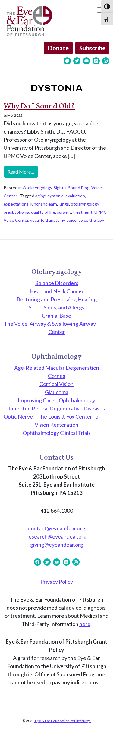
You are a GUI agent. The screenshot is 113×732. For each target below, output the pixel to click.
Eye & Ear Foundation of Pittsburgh (62, 720)
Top (106, 723)
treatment (83, 212)
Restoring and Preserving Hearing (57, 299)
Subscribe (92, 48)
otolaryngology (85, 203)
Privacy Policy (56, 581)
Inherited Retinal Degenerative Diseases (56, 408)
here (84, 623)
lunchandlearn (43, 203)
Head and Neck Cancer (57, 291)
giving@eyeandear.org (56, 544)
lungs (64, 203)
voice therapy (91, 220)
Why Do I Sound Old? (39, 107)
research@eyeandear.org (56, 536)
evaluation (75, 195)
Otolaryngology (37, 187)
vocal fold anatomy (47, 220)
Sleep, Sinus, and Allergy (57, 307)
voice (72, 220)
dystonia (55, 195)
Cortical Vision (56, 384)
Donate (58, 48)
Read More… (23, 171)
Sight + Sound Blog (71, 187)
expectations (16, 203)
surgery (64, 212)
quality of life (43, 212)
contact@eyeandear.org (56, 528)
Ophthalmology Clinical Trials (57, 432)
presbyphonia (16, 212)
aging (40, 195)
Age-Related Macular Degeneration (56, 367)
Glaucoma (56, 392)
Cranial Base (56, 315)
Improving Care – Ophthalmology (56, 400)
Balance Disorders (56, 283)
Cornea (56, 375)
